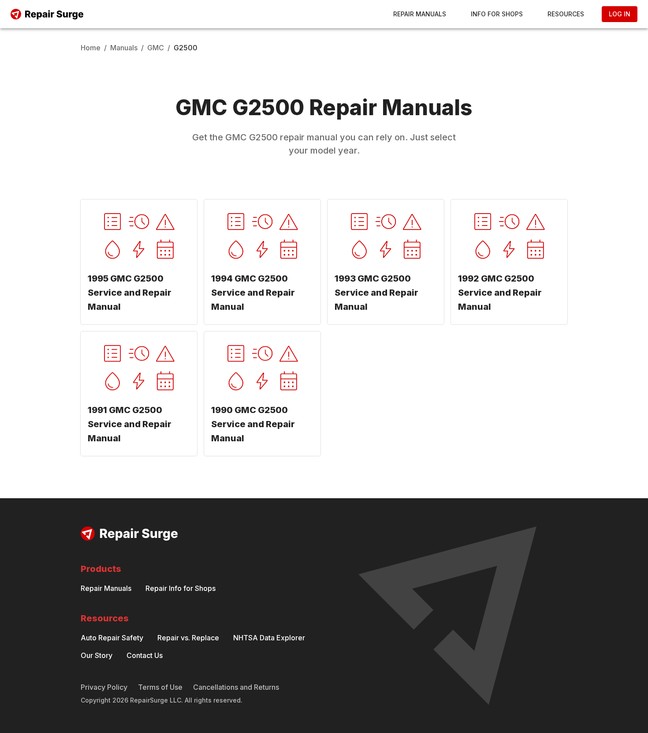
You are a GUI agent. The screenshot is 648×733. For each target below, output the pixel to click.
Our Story (96, 655)
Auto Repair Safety (112, 637)
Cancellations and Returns (236, 687)
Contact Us (145, 655)
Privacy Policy (104, 687)
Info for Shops (497, 14)
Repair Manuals (419, 14)
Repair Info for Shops (180, 588)
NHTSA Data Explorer (269, 637)
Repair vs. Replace (188, 637)
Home (91, 47)
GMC (155, 47)
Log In (619, 14)
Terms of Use (160, 687)
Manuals (124, 47)
